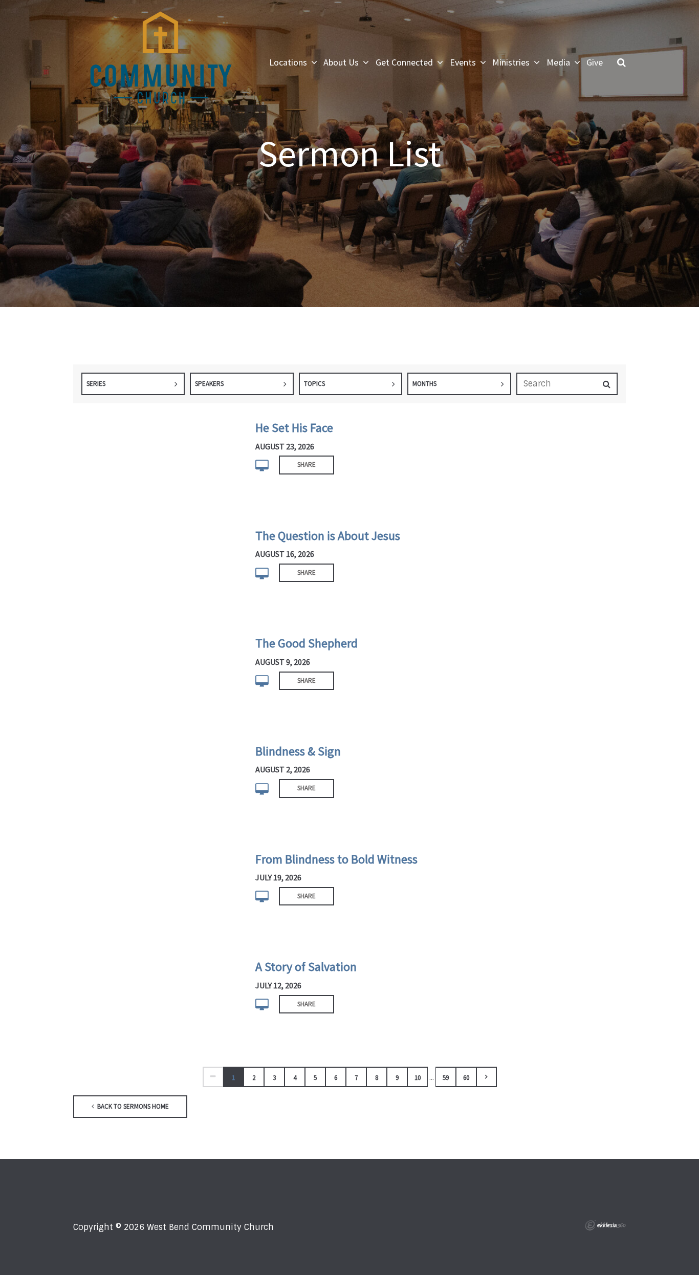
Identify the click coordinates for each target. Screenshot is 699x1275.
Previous (213, 1077)
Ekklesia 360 (605, 1225)
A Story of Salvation (306, 967)
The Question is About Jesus (327, 536)
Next (486, 1077)
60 (466, 1077)
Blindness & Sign (298, 751)
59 (446, 1077)
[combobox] (133, 384)
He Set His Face (294, 428)
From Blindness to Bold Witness (336, 859)
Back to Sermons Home (132, 1106)
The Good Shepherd (306, 643)
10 (417, 1077)
